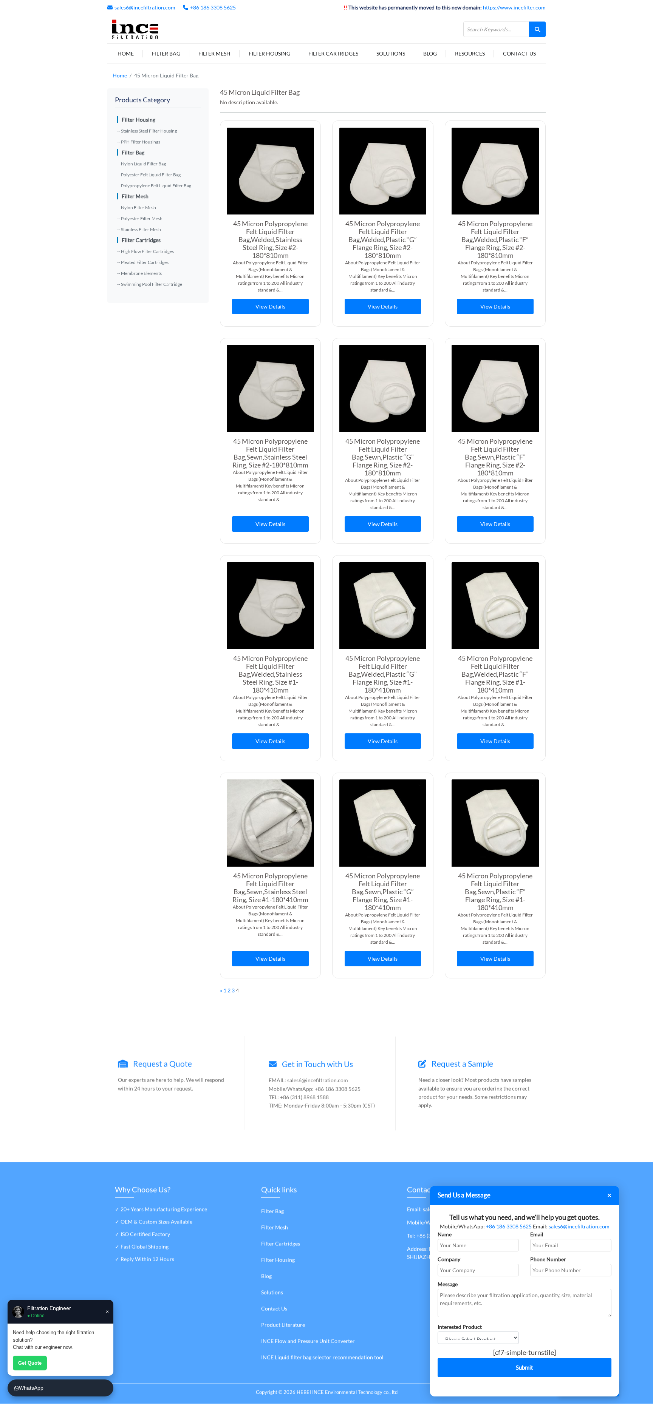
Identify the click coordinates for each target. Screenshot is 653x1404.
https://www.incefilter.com (514, 7)
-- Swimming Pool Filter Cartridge (149, 284)
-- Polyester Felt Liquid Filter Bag (149, 174)
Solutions (390, 53)
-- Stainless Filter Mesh (139, 229)
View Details (270, 306)
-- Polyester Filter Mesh (139, 218)
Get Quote (30, 1363)
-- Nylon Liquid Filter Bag (141, 164)
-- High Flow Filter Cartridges (145, 251)
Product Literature (283, 1325)
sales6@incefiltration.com (145, 7)
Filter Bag (166, 53)
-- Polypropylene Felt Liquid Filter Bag (154, 185)
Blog (430, 53)
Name (445, 1234)
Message (448, 1284)
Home (126, 53)
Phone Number (548, 1259)
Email (536, 1234)
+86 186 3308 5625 (213, 7)
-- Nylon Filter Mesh (136, 207)
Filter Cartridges (333, 53)
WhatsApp (31, 1388)
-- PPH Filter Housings (138, 142)
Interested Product (460, 1327)
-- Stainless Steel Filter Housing (147, 131)
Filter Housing (269, 53)
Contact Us (519, 53)
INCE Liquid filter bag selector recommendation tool (322, 1357)
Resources (470, 53)
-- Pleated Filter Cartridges (143, 262)
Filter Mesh (214, 53)
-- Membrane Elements (139, 273)
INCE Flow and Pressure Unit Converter (308, 1341)
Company (449, 1259)
